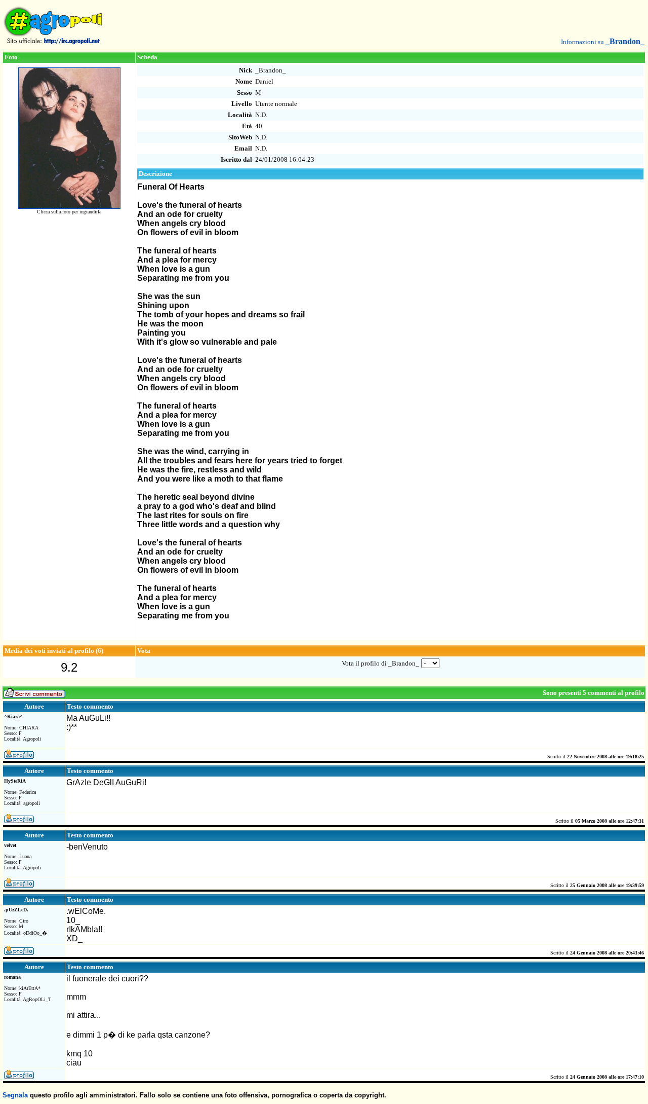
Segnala (15, 1095)
